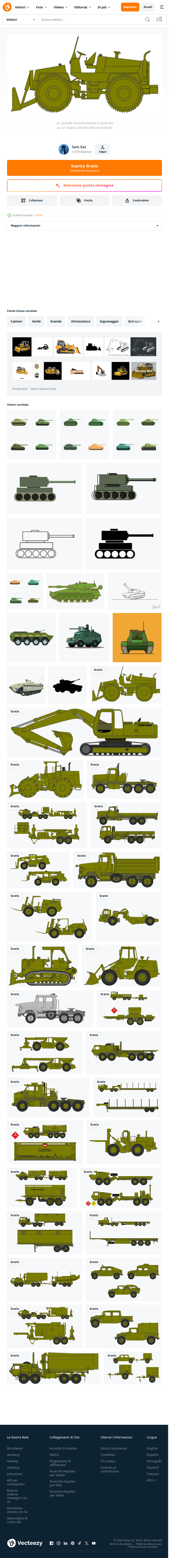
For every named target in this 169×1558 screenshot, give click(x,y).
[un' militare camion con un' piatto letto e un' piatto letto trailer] (124, 1050)
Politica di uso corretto (140, 1545)
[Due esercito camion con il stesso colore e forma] (124, 1324)
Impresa (13, 1466)
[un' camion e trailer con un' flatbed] (127, 1095)
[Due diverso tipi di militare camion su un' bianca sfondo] (121, 1186)
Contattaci (108, 1453)
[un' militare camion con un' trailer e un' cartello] (129, 1007)
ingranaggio (109, 319)
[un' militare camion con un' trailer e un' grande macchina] (45, 1324)
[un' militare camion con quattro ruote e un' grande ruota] (48, 1095)
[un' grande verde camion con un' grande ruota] (124, 1140)
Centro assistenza (114, 1446)
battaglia (135, 319)
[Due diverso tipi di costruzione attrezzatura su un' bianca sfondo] (45, 1050)
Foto (39, 7)
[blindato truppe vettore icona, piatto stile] (31, 635)
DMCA (54, 1453)
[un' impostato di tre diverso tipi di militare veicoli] (42, 1186)
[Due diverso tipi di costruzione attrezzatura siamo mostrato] (38, 868)
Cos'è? (38, 215)
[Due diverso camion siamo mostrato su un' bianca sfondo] (126, 823)
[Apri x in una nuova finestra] (86, 1541)
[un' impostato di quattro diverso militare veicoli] (124, 1277)
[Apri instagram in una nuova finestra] (58, 1541)
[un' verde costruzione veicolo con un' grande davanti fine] (122, 964)
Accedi (148, 7)
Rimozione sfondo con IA (17, 1508)
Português (151, 1459)
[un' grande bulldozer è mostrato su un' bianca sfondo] (45, 778)
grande (55, 319)
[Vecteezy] (7, 7)
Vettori (20, 7)
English (148, 1446)
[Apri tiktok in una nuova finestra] (79, 1541)
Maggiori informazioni (25, 224)
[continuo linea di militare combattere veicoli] (135, 590)
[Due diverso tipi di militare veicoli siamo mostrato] (47, 823)
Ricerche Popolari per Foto (62, 1481)
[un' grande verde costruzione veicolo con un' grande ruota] (129, 914)
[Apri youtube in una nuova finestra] (94, 1541)
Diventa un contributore (110, 1468)
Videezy (12, 1459)
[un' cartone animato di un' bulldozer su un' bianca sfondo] (43, 964)
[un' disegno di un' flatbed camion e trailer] (124, 1231)
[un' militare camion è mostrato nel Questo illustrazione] (118, 868)
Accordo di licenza (63, 1446)
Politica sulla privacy (145, 1542)
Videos (59, 7)
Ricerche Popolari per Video (62, 1492)
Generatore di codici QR (17, 1518)
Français (149, 1472)
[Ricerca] (147, 19)
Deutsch (149, 1466)
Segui (103, 152)
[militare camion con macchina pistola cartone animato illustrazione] (84, 635)
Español (149, 1453)
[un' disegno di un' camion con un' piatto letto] (50, 1007)
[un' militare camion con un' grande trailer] (54, 1366)
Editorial (80, 7)
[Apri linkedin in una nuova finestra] (65, 1541)
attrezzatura (80, 319)
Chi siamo (108, 1459)
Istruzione (14, 1472)
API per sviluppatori (16, 1480)
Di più (102, 7)
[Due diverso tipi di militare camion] (45, 1231)
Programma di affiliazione (60, 1461)
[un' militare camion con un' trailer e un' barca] (45, 1277)
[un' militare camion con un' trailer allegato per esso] (133, 1366)
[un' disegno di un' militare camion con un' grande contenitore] (45, 1140)
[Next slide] (152, 319)
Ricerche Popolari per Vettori (62, 1471)
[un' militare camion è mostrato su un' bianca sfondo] (124, 778)
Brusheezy (14, 1446)
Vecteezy (13, 1453)
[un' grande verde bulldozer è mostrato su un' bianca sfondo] (126, 683)
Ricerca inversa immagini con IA (17, 1494)
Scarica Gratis (84, 167)
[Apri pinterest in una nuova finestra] (72, 1541)
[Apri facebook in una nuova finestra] (51, 1541)
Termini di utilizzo (117, 1542)
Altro (147, 1478)
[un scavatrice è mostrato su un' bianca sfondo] (84, 730)
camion (16, 319)
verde (36, 319)
